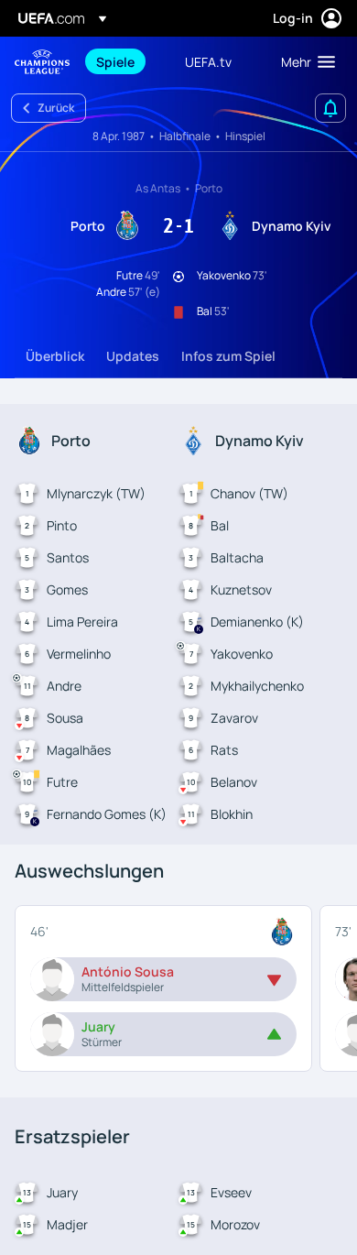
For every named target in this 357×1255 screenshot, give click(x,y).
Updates (132, 356)
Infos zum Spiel (228, 356)
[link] (115, 61)
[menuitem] (125, 61)
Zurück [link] (56, 107)
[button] (304, 61)
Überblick (55, 356)
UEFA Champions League (42, 61)
